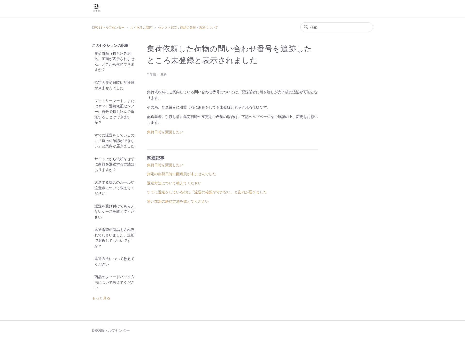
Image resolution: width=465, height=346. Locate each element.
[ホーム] (96, 11)
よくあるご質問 (141, 27)
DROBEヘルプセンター (108, 27)
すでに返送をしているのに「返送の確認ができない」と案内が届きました (114, 140)
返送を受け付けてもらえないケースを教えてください (114, 211)
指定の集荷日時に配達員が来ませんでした (114, 85)
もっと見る (101, 298)
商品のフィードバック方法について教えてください (114, 282)
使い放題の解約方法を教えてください (178, 201)
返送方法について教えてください (114, 261)
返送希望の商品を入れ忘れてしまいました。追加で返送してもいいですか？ (114, 237)
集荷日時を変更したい (165, 132)
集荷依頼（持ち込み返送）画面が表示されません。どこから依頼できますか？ (114, 61)
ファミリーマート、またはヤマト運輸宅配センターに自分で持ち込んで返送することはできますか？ (114, 111)
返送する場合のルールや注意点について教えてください (114, 188)
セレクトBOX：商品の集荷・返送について (188, 27)
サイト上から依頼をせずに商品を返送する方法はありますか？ (114, 164)
